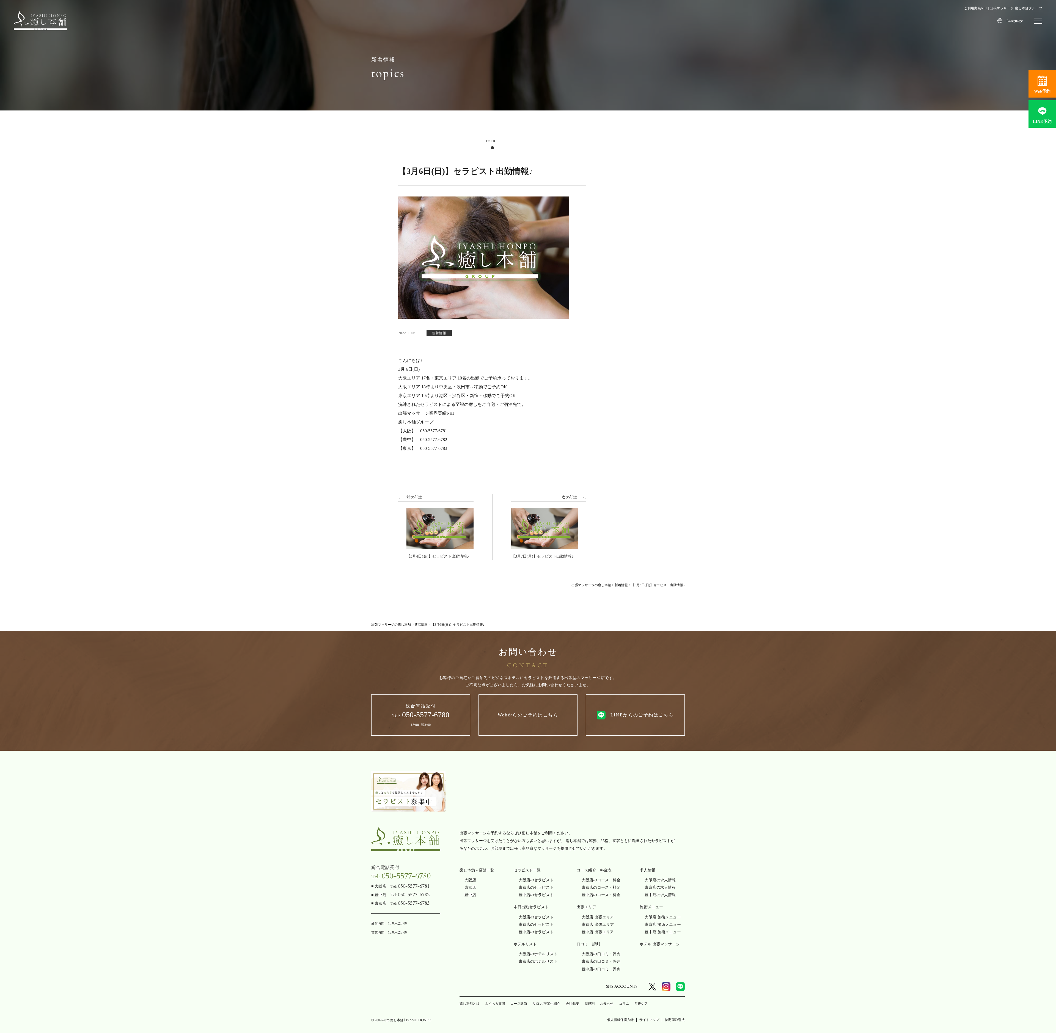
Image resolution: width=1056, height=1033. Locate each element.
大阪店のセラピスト (536, 880)
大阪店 (470, 880)
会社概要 (572, 1004)
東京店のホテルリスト (538, 961)
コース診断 (518, 1004)
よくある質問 (495, 1004)
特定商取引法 (675, 1020)
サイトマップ (649, 1020)
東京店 (470, 887)
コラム (624, 1004)
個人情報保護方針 (620, 1020)
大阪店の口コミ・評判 (601, 954)
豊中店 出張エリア (598, 932)
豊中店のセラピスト (536, 895)
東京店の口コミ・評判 (601, 961)
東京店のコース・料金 (601, 887)
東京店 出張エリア (598, 925)
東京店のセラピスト (536, 887)
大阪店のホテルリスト (538, 954)
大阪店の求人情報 (660, 880)
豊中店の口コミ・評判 (601, 969)
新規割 (590, 1004)
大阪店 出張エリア (598, 917)
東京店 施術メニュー (663, 925)
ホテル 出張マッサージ (660, 944)
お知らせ (606, 1004)
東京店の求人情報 (660, 887)
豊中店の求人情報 (660, 895)
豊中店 (470, 895)
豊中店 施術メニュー (663, 932)
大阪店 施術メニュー (663, 917)
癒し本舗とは (470, 1004)
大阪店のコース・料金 (601, 880)
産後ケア (641, 1004)
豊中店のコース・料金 (601, 895)
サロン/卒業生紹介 (546, 1004)
